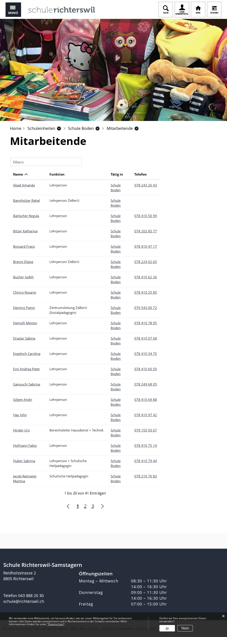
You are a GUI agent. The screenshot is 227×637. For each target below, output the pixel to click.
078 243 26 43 (145, 185)
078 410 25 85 (145, 292)
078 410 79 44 (145, 461)
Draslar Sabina (24, 338)
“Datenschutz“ (56, 624)
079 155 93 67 (145, 430)
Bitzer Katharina (25, 231)
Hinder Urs (21, 430)
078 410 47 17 (145, 246)
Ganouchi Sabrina (26, 384)
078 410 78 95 (145, 323)
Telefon (140, 174)
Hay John (20, 415)
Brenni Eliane (23, 261)
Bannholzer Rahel (26, 200)
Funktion (57, 174)
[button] (41, 128)
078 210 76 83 (145, 476)
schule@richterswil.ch (23, 601)
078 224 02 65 (145, 261)
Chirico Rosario (24, 292)
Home (15, 128)
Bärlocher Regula (26, 216)
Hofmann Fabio (25, 445)
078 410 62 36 (145, 277)
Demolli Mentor (25, 323)
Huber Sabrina (24, 461)
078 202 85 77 (145, 231)
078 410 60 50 (145, 369)
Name (18, 174)
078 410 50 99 (145, 216)
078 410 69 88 (145, 399)
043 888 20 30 (31, 595)
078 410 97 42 (145, 415)
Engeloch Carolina (26, 353)
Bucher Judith (23, 277)
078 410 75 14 (145, 445)
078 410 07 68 (145, 338)
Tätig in (117, 174)
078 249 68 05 (145, 384)
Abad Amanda (24, 185)
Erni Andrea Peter (26, 369)
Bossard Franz (24, 246)
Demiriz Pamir (24, 307)
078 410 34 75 (145, 353)
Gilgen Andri (22, 399)
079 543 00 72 (145, 307)
